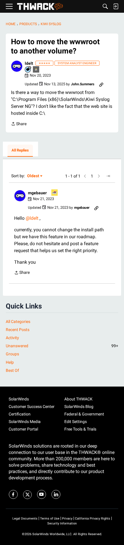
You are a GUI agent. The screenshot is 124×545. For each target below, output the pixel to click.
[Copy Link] (101, 84)
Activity (12, 337)
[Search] (105, 6)
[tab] (20, 151)
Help (10, 362)
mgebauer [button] (37, 193)
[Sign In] (115, 6)
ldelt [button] (29, 63)
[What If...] (36, 70)
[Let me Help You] (54, 193)
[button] (16, 66)
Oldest (33, 176)
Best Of (12, 370)
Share (19, 124)
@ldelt (32, 218)
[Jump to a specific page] (108, 176)
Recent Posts (17, 329)
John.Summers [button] (82, 84)
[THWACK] (40, 6)
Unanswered (62, 345)
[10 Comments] (28, 70)
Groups (12, 354)
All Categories (18, 321)
